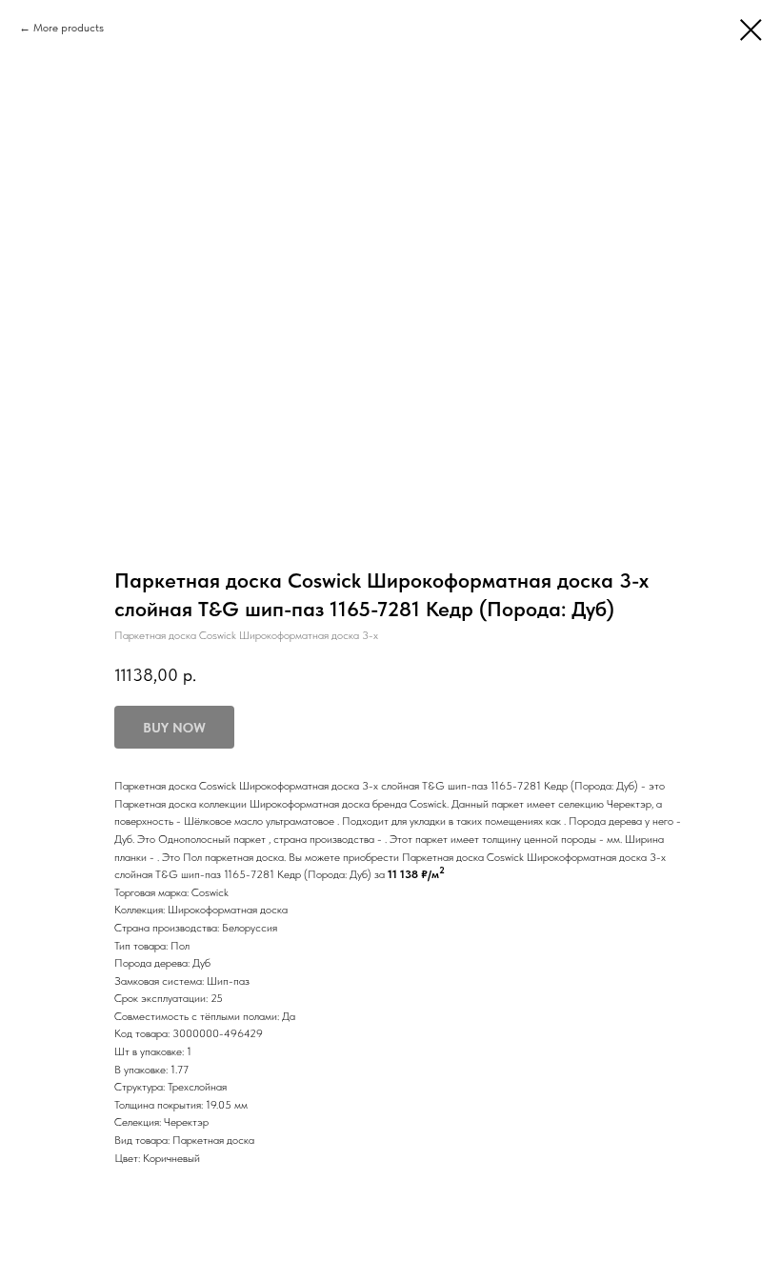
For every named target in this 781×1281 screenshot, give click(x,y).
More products (68, 27)
